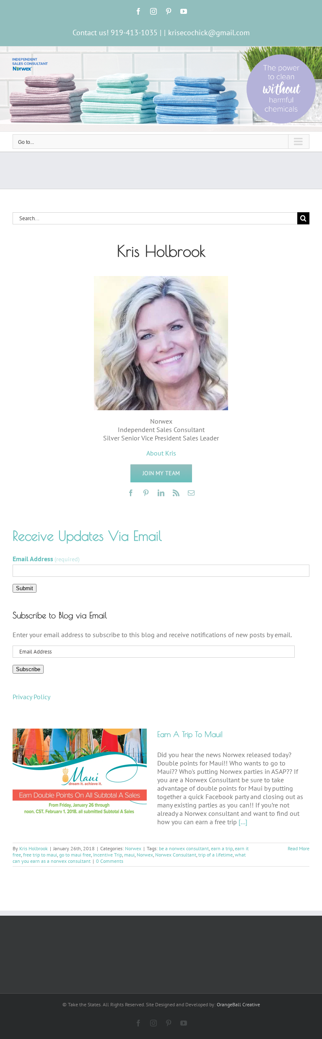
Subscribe (28, 669)
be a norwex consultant (184, 848)
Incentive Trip (107, 855)
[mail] (191, 493)
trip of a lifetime (215, 855)
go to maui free (75, 855)
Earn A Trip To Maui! (190, 734)
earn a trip (222, 848)
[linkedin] (161, 493)
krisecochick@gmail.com (209, 32)
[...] (243, 822)
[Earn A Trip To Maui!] (80, 771)
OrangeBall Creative (238, 1004)
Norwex (133, 848)
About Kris (161, 453)
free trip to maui (40, 855)
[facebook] (130, 493)
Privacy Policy (31, 697)
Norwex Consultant (175, 855)
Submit (24, 588)
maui (129, 855)
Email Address (46, 559)
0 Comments (109, 861)
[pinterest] (146, 493)
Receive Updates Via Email (87, 536)
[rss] (176, 493)
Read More (298, 848)
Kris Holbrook (33, 848)
